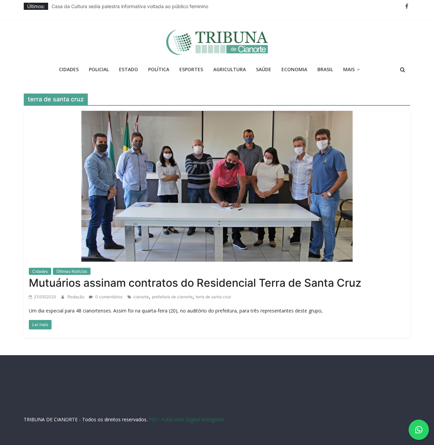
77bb (399, 401)
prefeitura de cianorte (172, 296)
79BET (120, 401)
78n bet (383, 401)
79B (81, 401)
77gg (203, 401)
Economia (294, 69)
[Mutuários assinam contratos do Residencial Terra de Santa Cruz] (217, 185)
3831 (92, 401)
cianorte (141, 296)
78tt (157, 401)
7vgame (188, 401)
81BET (135, 401)
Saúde (263, 69)
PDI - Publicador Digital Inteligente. (187, 419)
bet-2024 (269, 401)
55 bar (356, 401)
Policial (99, 69)
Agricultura (229, 69)
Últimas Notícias (71, 271)
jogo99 (171, 401)
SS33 (60, 401)
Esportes (191, 69)
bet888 (230, 401)
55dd (216, 401)
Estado (128, 69)
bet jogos (249, 401)
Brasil (325, 69)
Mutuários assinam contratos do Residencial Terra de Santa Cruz (195, 282)
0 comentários (108, 296)
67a (322, 401)
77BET (106, 401)
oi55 (333, 401)
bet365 (309, 401)
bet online (290, 401)
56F (71, 401)
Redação (76, 296)
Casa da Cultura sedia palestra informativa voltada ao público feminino (130, 7)
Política (158, 69)
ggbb (206, 407)
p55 (344, 401)
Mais (349, 69)
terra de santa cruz (213, 296)
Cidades (69, 69)
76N (147, 401)
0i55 (370, 401)
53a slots (222, 407)
